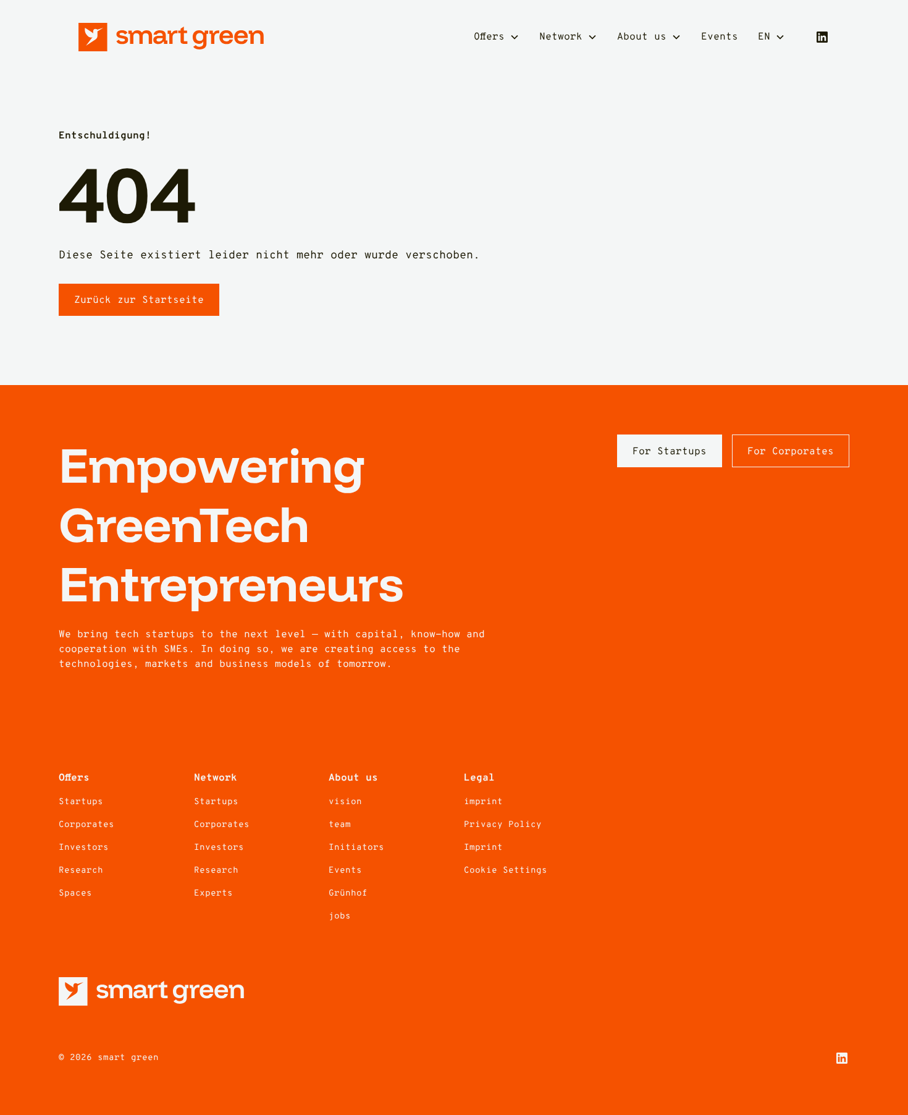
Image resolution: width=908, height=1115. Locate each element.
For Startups (670, 452)
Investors (84, 847)
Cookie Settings (505, 870)
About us (641, 37)
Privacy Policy (503, 825)
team (340, 825)
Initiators (356, 847)
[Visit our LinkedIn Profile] (822, 37)
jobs (340, 916)
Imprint (483, 847)
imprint (483, 802)
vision (345, 802)
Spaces (75, 893)
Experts (213, 893)
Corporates (86, 825)
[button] (496, 37)
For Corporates (790, 452)
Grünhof (348, 893)
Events (719, 37)
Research (81, 870)
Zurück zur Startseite (139, 300)
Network (560, 37)
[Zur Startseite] (171, 37)
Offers (489, 37)
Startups (81, 802)
